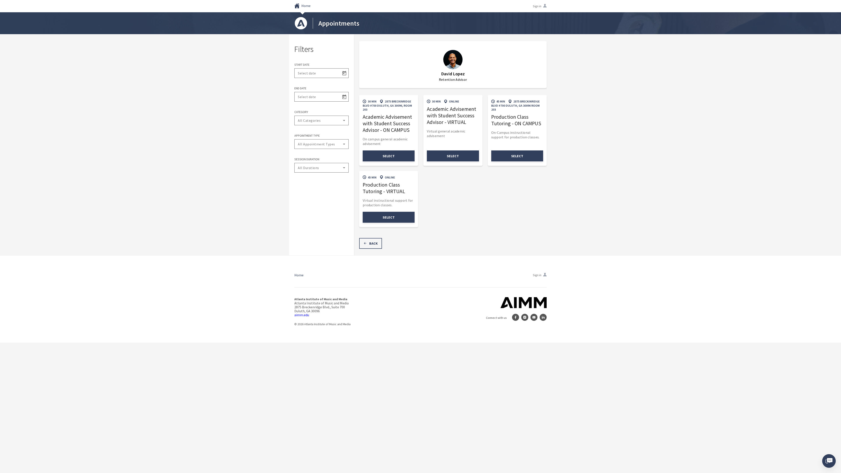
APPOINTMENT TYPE (307, 136)
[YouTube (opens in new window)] (533, 317)
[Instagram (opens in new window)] (524, 317)
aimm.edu (301, 315)
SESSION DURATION (306, 159)
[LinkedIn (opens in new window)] (543, 317)
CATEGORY (301, 112)
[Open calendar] (344, 73)
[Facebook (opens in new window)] (515, 317)
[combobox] (321, 120)
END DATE (300, 88)
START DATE (301, 65)
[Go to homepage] (300, 23)
